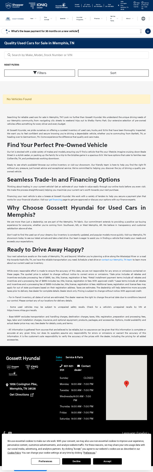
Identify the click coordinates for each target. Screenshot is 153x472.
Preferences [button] (89, 453)
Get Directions (20, 394)
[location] (118, 5)
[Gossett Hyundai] (14, 18)
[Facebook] (4, 433)
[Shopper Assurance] (13, 367)
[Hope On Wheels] (13, 373)
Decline (76, 461)
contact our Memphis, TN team (117, 259)
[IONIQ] (32, 367)
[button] (126, 384)
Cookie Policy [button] (14, 453)
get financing (55, 199)
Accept (107, 461)
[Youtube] (10, 433)
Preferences (45, 461)
